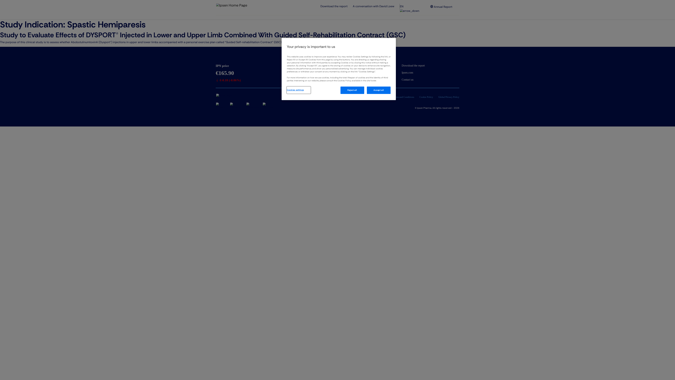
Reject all (352, 90)
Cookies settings (295, 90)
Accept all (379, 90)
